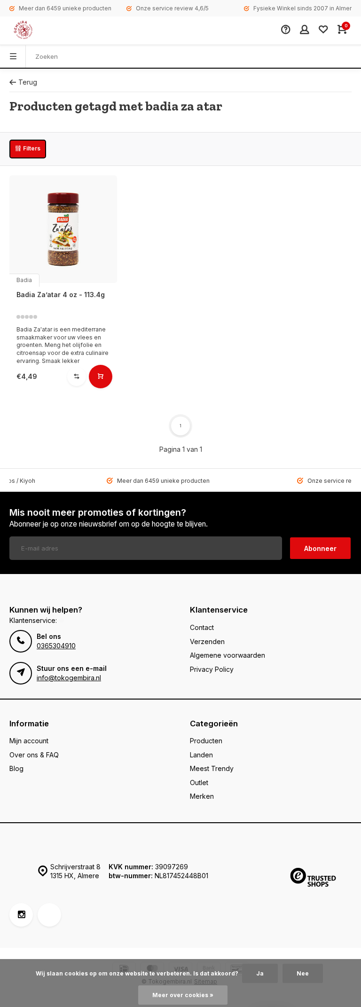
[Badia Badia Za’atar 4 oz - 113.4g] (63, 229)
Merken (202, 796)
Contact (202, 627)
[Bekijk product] (100, 376)
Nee (303, 973)
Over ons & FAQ (34, 755)
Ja (260, 973)
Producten (206, 741)
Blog (16, 768)
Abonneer (320, 548)
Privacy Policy (212, 669)
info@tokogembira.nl (69, 678)
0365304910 (56, 646)
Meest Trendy (212, 768)
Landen (201, 755)
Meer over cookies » (182, 995)
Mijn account (28, 741)
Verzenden (207, 641)
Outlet (199, 783)
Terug (27, 82)
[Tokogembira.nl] (32, 30)
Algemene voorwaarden (227, 655)
